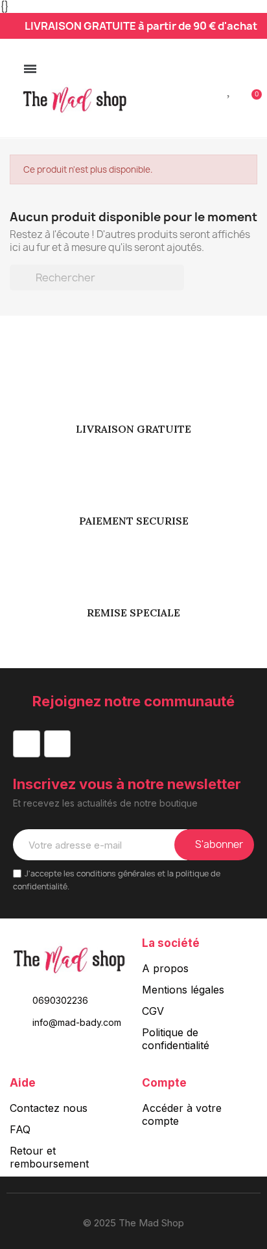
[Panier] (249, 87)
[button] (187, 88)
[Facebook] (26, 743)
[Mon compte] (208, 89)
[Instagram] (57, 743)
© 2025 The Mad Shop (133, 1223)
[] (179, 286)
